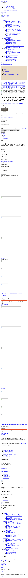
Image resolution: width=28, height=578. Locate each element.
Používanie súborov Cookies (10, 10)
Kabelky (5, 20)
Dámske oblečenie (7, 28)
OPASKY (8, 53)
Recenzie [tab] (5, 138)
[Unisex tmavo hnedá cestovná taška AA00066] (14, 108)
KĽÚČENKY (9, 51)
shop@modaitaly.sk (5, 471)
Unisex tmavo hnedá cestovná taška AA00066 (14, 424)
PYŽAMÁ (8, 35)
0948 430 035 (4, 468)
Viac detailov (4, 504)
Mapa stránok (6, 456)
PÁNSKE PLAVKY (11, 43)
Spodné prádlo (6, 56)
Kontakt (5, 5)
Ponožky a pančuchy (11, 60)
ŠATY (7, 31)
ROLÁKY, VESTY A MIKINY (13, 30)
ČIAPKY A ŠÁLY (10, 50)
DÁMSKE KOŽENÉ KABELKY (14, 21)
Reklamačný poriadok (8, 7)
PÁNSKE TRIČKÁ (11, 39)
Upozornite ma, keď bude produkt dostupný (10, 130)
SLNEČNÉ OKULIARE (12, 55)
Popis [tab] (4, 135)
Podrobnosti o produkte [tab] (8, 136)
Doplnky (5, 48)
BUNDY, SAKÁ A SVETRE (13, 33)
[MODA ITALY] (5, 15)
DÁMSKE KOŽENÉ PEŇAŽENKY (15, 46)
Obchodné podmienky (8, 6)
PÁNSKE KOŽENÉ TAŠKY (13, 25)
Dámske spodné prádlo (11, 57)
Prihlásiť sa (3, 571)
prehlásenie (23, 128)
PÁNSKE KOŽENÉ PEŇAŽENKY (14, 47)
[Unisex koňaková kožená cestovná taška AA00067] (13, 82)
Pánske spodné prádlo (11, 59)
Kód (2, 164)
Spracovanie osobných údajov (10, 8)
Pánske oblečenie (7, 38)
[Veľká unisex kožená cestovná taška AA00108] (14, 103)
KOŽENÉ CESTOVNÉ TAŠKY (14, 26)
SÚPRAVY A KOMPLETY (12, 34)
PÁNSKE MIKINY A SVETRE (13, 40)
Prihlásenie (5, 500)
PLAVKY (8, 37)
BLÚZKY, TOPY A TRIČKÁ (13, 29)
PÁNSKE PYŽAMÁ (11, 42)
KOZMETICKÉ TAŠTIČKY (13, 52)
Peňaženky (5, 44)
